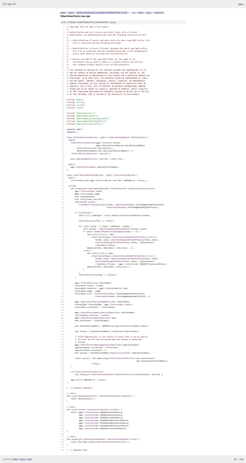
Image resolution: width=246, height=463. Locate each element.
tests (149, 12)
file (113, 22)
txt (235, 459)
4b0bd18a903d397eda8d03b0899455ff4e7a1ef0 (101, 12)
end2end (158, 12)
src (134, 12)
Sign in (240, 4)
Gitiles (15, 459)
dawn (63, 12)
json (241, 459)
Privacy (22, 459)
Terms (29, 459)
